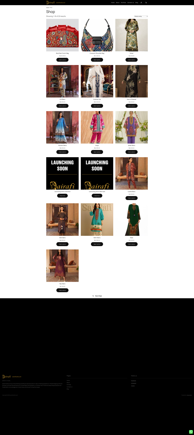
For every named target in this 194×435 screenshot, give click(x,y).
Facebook (133, 380)
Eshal (131, 53)
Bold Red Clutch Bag (62, 53)
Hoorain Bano (62, 145)
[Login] (141, 2)
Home (47, 7)
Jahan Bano (131, 145)
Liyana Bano (131, 191)
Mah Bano (62, 238)
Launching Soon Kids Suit (62, 191)
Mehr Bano (97, 238)
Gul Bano (62, 99)
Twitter (133, 385)
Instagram (133, 383)
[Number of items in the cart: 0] (146, 2)
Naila (131, 238)
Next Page (98, 296)
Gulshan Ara (97, 99)
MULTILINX (189, 395)
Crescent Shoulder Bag (97, 53)
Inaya (97, 145)
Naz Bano (62, 284)
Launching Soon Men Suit (97, 191)
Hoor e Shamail (131, 99)
